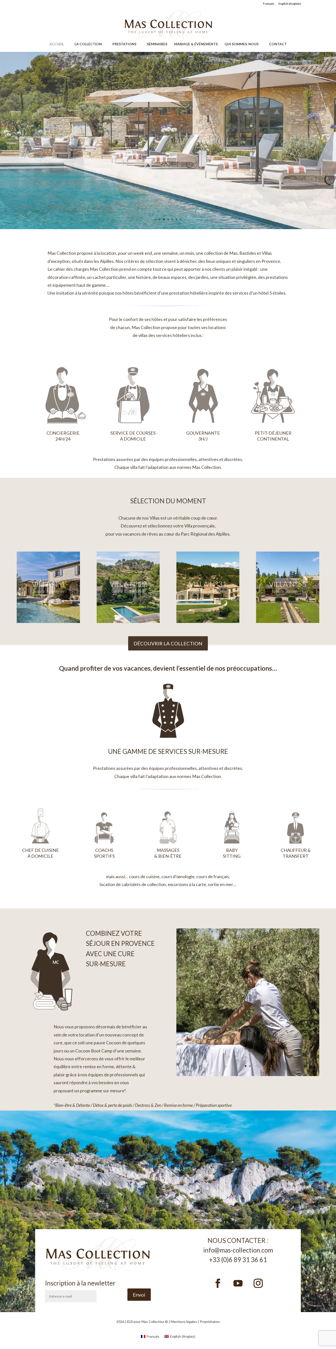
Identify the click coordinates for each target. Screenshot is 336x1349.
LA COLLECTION (90, 44)
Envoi (139, 1295)
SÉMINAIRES (157, 44)
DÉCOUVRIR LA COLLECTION (168, 643)
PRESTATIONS (126, 44)
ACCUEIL (58, 44)
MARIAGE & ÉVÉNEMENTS (195, 44)
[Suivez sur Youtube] (238, 1283)
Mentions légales (184, 1321)
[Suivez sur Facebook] (218, 1283)
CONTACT (278, 44)
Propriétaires (210, 1321)
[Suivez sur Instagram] (258, 1283)
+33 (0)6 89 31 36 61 (238, 1260)
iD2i (130, 1321)
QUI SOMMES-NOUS (244, 44)
